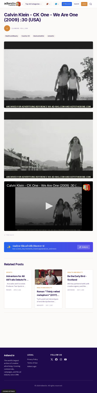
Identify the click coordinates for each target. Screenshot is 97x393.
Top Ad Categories (32, 4)
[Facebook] (56, 359)
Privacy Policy (32, 359)
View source (10, 235)
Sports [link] (9, 272)
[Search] (90, 4)
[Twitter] (52, 359)
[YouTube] (65, 359)
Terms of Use (32, 363)
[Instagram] (61, 359)
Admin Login (31, 366)
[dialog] (8, 391)
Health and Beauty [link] (44, 288)
